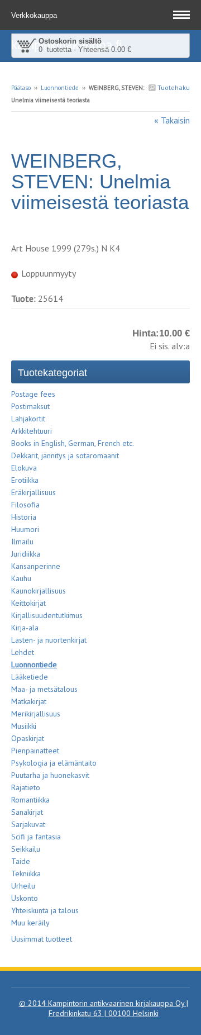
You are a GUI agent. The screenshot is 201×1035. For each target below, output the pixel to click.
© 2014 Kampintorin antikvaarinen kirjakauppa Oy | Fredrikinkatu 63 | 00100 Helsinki (103, 1008)
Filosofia (25, 505)
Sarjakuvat (28, 824)
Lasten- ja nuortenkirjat (49, 640)
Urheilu (23, 886)
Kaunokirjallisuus (38, 591)
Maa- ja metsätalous (44, 689)
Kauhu (21, 578)
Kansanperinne (35, 566)
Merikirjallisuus (35, 714)
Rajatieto (25, 787)
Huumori (25, 529)
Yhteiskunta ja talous (45, 910)
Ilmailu (22, 542)
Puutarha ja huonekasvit (50, 775)
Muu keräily (30, 923)
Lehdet (22, 652)
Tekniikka (26, 873)
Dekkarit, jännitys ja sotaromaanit (65, 455)
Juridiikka (25, 554)
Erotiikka (25, 480)
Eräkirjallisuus (33, 492)
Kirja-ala (25, 628)
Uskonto (24, 898)
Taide (20, 861)
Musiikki (23, 726)
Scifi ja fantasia (36, 837)
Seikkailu (25, 849)
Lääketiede (29, 677)
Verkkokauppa (35, 15)
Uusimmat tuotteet (41, 939)
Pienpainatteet (35, 751)
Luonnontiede (60, 88)
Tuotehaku (173, 87)
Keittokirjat (28, 603)
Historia (23, 517)
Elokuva (24, 468)
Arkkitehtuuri (31, 431)
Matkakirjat (28, 701)
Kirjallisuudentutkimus (47, 615)
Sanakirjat (27, 812)
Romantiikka (30, 800)
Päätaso (21, 88)
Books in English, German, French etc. (72, 443)
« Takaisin (172, 120)
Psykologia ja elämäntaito (54, 763)
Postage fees (33, 394)
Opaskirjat (27, 738)
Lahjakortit (28, 419)
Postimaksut (30, 406)
